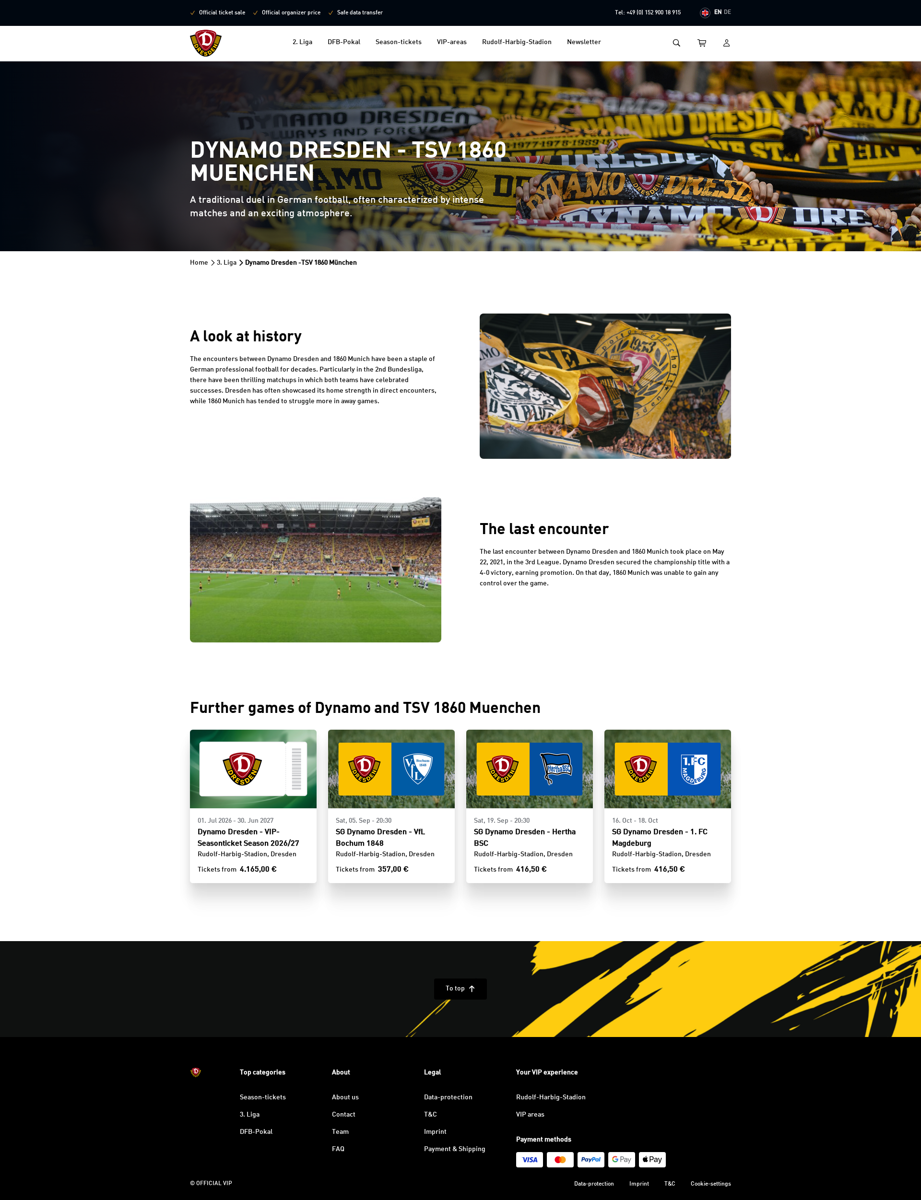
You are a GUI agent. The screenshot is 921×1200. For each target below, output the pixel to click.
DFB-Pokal (344, 42)
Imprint (435, 1132)
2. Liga (302, 42)
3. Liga (226, 262)
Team (340, 1132)
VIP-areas (452, 42)
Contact (343, 1114)
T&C (430, 1114)
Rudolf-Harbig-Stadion (517, 42)
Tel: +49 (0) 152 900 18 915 (648, 13)
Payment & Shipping (454, 1149)
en (718, 12)
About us (345, 1097)
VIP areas (530, 1114)
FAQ (338, 1149)
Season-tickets (399, 42)
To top (460, 988)
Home (199, 262)
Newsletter (584, 42)
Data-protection (448, 1097)
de (727, 12)
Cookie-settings (711, 1184)
